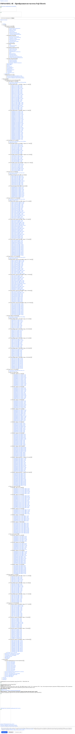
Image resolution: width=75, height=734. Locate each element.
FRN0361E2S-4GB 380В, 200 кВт (20, 448)
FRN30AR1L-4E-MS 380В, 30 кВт (17, 289)
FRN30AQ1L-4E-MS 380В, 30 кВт (17, 231)
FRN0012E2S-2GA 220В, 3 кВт (19, 392)
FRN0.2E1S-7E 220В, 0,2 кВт (16, 577)
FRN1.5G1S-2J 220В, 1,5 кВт (16, 321)
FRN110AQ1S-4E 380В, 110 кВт (17, 244)
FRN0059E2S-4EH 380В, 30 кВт (20, 473)
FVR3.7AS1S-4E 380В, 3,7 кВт (17, 170)
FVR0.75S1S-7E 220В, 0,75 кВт (17, 146)
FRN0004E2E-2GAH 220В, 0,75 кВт (20, 545)
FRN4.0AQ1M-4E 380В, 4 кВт (17, 208)
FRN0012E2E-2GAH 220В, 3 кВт (20, 548)
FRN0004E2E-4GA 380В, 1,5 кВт (20, 416)
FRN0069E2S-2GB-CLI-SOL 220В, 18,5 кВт (22, 505)
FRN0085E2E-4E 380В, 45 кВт (19, 440)
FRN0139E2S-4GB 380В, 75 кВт (20, 436)
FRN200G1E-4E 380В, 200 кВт (17, 361)
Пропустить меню (3, 19)
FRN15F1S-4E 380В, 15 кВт (16, 620)
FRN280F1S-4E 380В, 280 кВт (17, 645)
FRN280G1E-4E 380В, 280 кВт (17, 363)
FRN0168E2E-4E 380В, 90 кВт (19, 443)
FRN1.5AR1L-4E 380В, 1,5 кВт (17, 263)
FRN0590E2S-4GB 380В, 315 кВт (20, 451)
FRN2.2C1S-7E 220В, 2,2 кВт (16, 90)
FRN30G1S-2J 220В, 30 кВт (16, 332)
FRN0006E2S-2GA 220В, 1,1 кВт (20, 390)
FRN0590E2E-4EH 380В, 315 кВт (20, 573)
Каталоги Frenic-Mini (11, 662)
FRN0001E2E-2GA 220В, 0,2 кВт (20, 393)
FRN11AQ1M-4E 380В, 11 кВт (17, 216)
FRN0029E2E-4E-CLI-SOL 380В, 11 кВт (21, 516)
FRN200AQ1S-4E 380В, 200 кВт (17, 247)
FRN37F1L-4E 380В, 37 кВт (16, 630)
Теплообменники (10, 67)
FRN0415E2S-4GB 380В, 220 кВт (20, 449)
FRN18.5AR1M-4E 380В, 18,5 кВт (17, 281)
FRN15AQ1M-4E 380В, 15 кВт (17, 220)
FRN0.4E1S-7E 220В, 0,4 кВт (16, 578)
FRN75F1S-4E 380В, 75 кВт (16, 635)
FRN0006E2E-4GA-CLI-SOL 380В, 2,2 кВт (22, 511)
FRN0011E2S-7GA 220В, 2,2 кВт (20, 379)
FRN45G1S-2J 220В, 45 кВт (16, 334)
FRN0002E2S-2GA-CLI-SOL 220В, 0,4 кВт (22, 496)
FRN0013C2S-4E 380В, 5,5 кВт (17, 132)
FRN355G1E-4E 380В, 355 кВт (17, 365)
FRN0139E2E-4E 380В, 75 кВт (19, 442)
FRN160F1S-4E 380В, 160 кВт (17, 642)
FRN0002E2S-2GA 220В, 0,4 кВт (20, 388)
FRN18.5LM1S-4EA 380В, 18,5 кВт (18, 180)
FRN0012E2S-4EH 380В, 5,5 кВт (20, 462)
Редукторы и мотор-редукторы (15, 37)
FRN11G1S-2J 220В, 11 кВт (16, 326)
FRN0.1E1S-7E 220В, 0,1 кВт (16, 576)
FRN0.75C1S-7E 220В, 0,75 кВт (17, 88)
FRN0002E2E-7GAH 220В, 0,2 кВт (20, 537)
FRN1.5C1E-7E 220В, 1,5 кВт (16, 95)
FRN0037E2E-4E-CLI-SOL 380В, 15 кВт (21, 517)
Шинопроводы (10, 63)
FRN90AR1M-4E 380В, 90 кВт (17, 296)
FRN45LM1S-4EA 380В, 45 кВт (17, 184)
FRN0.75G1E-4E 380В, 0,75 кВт (17, 340)
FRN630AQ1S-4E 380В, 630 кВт (17, 254)
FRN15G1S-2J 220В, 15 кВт (16, 327)
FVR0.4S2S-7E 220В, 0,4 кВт (16, 155)
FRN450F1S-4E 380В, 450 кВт (17, 649)
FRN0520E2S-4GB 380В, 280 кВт (20, 450)
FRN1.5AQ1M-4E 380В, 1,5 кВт (17, 204)
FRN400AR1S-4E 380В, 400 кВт (17, 311)
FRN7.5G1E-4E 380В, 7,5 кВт (17, 345)
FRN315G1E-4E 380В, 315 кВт (17, 364)
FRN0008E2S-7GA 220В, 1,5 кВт (20, 378)
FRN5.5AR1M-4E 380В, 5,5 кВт (17, 268)
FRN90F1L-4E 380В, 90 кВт (16, 638)
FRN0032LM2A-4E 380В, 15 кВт (17, 192)
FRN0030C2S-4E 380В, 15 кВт (17, 135)
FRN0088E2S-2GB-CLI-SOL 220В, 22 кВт (21, 506)
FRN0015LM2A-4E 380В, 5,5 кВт (17, 189)
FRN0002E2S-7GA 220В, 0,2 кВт (20, 375)
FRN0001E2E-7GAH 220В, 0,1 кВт (20, 536)
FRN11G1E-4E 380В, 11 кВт (16, 346)
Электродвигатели (12, 40)
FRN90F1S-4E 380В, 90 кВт (16, 637)
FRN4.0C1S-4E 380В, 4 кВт (16, 101)
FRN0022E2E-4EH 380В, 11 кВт (20, 556)
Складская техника (10, 72)
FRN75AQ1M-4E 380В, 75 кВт (17, 240)
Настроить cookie (18, 732)
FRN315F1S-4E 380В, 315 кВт (17, 646)
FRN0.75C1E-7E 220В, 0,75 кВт (17, 94)
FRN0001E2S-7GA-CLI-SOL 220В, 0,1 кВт (22, 488)
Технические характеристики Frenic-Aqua (17, 199)
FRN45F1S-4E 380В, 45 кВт (16, 631)
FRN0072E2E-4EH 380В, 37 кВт (20, 561)
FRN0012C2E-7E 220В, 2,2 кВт (17, 121)
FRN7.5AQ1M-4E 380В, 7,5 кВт (17, 213)
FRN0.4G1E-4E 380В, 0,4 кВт (17, 339)
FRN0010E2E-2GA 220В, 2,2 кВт (20, 397)
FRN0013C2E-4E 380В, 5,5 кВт (17, 136)
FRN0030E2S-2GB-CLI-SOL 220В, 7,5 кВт (22, 502)
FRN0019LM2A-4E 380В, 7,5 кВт (17, 190)
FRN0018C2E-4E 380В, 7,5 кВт (17, 137)
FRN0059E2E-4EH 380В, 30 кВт (20, 560)
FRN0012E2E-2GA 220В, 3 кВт (19, 398)
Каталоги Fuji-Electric (11, 661)
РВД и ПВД (9, 64)
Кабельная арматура (13, 32)
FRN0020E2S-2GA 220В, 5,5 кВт (20, 400)
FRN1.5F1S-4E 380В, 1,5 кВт (16, 607)
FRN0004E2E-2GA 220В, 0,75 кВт (20, 395)
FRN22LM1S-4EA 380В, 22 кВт (17, 181)
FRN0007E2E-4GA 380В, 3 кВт (19, 418)
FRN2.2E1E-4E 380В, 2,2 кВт (16, 590)
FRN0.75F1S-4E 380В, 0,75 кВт (17, 605)
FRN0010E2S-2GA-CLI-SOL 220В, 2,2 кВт (22, 499)
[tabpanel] (37, 681)
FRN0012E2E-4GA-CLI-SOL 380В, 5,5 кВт (22, 513)
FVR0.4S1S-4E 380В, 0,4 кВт (16, 149)
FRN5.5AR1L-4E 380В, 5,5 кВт (17, 269)
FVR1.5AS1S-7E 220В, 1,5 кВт (17, 165)
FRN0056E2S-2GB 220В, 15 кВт (20, 403)
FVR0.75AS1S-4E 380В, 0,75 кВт (17, 168)
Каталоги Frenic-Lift (10, 664)
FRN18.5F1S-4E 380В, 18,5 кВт (17, 622)
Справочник (7, 73)
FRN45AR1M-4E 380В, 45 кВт (17, 293)
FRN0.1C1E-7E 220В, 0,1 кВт (16, 91)
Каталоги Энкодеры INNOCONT (11, 674)
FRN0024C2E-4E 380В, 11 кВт (17, 138)
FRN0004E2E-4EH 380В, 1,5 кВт (20, 468)
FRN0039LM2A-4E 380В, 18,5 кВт (17, 193)
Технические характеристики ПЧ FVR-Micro (17, 141)
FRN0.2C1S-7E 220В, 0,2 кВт (16, 86)
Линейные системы (13, 38)
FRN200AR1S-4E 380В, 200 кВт (17, 306)
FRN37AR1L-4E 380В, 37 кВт (17, 297)
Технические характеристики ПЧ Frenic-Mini (17, 82)
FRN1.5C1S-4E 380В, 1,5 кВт (16, 99)
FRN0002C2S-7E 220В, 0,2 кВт (17, 112)
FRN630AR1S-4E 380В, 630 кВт (17, 313)
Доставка (4, 677)
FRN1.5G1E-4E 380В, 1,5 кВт (17, 341)
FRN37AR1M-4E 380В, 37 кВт (17, 291)
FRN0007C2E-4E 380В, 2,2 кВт (17, 130)
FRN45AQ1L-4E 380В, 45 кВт (17, 236)
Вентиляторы (9, 66)
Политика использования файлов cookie (14, 75)
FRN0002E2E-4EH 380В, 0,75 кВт (20, 467)
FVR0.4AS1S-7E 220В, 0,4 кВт (17, 163)
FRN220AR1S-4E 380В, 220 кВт (17, 307)
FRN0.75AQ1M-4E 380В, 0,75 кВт (17, 202)
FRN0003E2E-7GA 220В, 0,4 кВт (20, 382)
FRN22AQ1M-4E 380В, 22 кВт (17, 226)
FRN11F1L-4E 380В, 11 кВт (16, 619)
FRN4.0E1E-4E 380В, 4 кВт (16, 592)
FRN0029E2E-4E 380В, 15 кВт (19, 428)
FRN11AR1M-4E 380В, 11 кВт (17, 275)
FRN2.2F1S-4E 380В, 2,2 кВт (16, 609)
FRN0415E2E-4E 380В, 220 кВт (19, 454)
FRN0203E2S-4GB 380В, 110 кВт (20, 438)
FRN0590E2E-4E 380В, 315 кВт (19, 456)
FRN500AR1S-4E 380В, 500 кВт (17, 312)
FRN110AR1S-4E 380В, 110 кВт (17, 303)
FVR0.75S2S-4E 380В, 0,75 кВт (17, 159)
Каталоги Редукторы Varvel (10, 672)
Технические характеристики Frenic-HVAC (17, 257)
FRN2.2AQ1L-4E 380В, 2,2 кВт (17, 207)
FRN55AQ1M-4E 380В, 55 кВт (17, 237)
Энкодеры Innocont (8, 656)
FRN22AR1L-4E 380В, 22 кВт (17, 285)
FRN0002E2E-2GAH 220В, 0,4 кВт (20, 544)
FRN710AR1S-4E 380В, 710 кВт (17, 314)
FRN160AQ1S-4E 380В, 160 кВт (17, 246)
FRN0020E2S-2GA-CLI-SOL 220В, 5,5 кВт (22, 501)
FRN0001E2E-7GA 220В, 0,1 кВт (20, 380)
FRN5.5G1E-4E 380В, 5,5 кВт (17, 344)
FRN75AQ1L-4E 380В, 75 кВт (17, 241)
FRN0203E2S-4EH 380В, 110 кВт (20, 479)
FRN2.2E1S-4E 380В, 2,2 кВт (16, 589)
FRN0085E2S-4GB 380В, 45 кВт (20, 434)
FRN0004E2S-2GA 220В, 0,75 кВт (20, 389)
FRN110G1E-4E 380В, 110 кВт (17, 358)
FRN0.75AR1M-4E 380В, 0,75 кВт (17, 260)
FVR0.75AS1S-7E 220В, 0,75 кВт (17, 164)
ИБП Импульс (7, 657)
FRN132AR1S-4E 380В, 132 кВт (17, 304)
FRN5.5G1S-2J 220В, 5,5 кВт (16, 324)
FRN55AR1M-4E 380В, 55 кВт (17, 294)
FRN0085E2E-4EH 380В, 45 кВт (20, 562)
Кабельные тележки (13, 59)
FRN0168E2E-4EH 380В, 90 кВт (20, 566)
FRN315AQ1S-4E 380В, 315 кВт (17, 250)
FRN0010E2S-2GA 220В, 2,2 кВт (20, 391)
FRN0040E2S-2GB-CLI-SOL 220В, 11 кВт (21, 503)
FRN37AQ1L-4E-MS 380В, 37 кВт (17, 234)
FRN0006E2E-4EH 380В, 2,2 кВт (20, 469)
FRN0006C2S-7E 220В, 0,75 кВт (17, 114)
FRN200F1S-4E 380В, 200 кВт (17, 643)
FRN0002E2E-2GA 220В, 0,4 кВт (20, 394)
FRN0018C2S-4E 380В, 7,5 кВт (17, 133)
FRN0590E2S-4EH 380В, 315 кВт (20, 485)
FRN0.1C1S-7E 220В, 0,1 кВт (16, 85)
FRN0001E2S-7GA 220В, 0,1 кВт (20, 374)
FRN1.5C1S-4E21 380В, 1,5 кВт (17, 102)
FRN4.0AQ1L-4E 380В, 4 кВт (17, 209)
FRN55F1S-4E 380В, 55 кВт (16, 633)
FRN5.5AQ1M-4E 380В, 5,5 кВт (17, 210)
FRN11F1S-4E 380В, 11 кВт (16, 618)
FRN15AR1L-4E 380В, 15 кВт (17, 279)
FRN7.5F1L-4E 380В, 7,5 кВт (16, 616)
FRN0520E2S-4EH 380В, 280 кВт (20, 484)
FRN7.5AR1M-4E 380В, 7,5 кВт (17, 271)
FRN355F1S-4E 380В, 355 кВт (17, 647)
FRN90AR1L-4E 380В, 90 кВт (17, 301)
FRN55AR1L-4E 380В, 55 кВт (17, 299)
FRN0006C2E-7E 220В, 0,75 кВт (17, 119)
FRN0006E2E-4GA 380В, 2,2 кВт (20, 417)
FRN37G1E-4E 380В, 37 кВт (16, 352)
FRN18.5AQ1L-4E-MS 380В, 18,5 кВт (18, 225)
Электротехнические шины (14, 33)
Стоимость (5, 678)
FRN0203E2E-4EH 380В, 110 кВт (20, 567)
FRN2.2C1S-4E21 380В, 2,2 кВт (17, 103)
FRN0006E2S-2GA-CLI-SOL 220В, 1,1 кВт (22, 498)
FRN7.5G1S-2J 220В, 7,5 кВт (16, 325)
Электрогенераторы (13, 45)
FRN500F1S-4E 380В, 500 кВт (17, 650)
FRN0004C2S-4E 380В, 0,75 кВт (17, 123)
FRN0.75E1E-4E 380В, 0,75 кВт (17, 586)
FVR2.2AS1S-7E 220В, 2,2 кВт (17, 166)
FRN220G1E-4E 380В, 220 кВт (17, 362)
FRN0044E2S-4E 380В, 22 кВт (19, 425)
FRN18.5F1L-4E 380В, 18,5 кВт (17, 623)
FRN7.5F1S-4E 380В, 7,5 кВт (16, 615)
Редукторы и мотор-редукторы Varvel (12, 654)
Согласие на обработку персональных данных (15, 77)
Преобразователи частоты (14, 36)
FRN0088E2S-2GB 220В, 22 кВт (20, 405)
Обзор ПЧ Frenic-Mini (13, 83)
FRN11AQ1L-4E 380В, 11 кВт (17, 217)
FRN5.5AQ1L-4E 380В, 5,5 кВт (17, 211)
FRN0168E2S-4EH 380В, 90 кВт (20, 478)
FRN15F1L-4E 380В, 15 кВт (16, 621)
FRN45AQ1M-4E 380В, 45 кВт (17, 235)
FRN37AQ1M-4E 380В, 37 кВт (17, 232)
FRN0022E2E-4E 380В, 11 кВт (19, 420)
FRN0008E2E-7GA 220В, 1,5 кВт (20, 384)
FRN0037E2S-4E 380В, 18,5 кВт (20, 424)
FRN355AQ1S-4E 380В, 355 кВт (17, 251)
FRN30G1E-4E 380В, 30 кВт (16, 351)
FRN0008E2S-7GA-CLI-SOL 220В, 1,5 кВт (22, 492)
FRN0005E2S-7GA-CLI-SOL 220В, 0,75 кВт (22, 491)
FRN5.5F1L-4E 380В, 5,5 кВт (16, 614)
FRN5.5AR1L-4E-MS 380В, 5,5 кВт (18, 270)
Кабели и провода (12, 29)
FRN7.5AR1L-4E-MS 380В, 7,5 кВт (18, 273)
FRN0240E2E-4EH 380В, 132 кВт (20, 568)
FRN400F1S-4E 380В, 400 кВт (17, 648)
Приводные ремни (12, 54)
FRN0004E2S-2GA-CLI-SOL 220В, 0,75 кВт (22, 497)
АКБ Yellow (7, 658)
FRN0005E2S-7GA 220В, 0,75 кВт (20, 377)
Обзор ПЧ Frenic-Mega (13, 317)
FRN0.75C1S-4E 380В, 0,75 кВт (17, 98)
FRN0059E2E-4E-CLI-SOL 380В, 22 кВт (21, 519)
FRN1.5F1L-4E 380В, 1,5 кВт (16, 608)
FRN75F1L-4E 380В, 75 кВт (16, 636)
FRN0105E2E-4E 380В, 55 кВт (19, 441)
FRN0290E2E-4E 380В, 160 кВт (19, 452)
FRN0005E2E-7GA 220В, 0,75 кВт (20, 383)
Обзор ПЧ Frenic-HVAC (13, 258)
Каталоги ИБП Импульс (9, 675)
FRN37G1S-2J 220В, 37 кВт (16, 333)
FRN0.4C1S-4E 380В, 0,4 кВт (16, 97)
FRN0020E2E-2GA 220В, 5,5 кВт (20, 407)
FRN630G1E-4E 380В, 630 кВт (17, 368)
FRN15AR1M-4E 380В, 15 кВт (17, 278)
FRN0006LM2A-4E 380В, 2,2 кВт (17, 187)
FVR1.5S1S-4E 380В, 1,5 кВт (16, 151)
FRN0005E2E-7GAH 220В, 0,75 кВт (20, 539)
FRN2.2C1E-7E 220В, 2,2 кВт (16, 96)
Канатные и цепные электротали (15, 62)
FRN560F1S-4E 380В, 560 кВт (17, 651)
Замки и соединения (13, 49)
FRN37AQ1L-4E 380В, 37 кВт (17, 233)
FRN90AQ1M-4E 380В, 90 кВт (17, 242)
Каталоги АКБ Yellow (9, 676)
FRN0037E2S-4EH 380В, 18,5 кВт (20, 465)
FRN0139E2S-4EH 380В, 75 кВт (20, 477)
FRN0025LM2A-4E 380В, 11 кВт (17, 191)
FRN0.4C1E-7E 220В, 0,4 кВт (16, 93)
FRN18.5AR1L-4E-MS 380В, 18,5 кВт (18, 283)
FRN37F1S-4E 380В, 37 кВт (16, 629)
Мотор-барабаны (12, 53)
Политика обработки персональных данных (15, 76)
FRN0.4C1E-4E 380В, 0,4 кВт (16, 105)
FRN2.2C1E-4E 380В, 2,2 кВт (16, 108)
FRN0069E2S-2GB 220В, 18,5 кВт (20, 404)
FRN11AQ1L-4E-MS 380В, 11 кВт (17, 218)
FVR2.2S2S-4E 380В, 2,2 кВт (16, 161)
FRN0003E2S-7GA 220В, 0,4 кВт (20, 376)
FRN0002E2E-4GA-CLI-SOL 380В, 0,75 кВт (22, 509)
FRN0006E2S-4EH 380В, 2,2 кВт (20, 460)
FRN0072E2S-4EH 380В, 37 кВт (20, 474)
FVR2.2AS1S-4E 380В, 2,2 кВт (17, 169)
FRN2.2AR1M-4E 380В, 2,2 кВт (17, 264)
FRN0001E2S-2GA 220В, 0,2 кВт (20, 387)
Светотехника (11, 31)
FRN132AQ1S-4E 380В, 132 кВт (17, 245)
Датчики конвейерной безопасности (16, 57)
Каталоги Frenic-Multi (11, 669)
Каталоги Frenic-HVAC (11, 666)
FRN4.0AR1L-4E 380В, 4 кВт (16, 267)
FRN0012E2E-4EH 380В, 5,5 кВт (20, 471)
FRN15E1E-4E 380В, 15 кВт (16, 601)
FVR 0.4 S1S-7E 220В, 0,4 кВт (17, 145)
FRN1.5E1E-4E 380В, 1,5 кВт (16, 588)
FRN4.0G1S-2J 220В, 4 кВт (16, 323)
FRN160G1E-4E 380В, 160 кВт (17, 360)
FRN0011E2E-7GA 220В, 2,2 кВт (20, 385)
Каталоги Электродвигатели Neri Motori (12, 673)
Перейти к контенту (4, 0)
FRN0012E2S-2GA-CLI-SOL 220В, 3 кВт (21, 500)
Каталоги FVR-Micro (11, 663)
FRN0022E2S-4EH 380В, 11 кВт (20, 463)
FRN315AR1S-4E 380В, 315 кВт (17, 309)
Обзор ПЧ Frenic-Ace (13, 371)
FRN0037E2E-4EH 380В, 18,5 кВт (20, 558)
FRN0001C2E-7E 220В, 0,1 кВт (17, 117)
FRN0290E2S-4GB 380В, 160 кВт (20, 447)
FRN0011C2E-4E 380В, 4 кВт (16, 131)
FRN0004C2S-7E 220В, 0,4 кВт (17, 113)
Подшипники (11, 42)
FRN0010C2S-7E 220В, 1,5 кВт (17, 115)
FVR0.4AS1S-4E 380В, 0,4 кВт (17, 167)
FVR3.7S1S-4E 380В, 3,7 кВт (16, 153)
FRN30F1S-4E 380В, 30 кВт (16, 626)
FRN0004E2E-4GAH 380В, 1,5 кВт (20, 552)
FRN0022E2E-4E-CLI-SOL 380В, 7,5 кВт (21, 515)
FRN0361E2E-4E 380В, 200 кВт (19, 453)
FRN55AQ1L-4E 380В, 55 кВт (17, 238)
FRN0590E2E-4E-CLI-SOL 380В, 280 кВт (21, 532)
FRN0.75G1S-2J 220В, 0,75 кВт (17, 320)
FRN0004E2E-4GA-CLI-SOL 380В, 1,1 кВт (22, 510)
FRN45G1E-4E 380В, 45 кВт (16, 353)
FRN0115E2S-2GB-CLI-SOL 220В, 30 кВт (21, 507)
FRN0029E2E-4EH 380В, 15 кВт (20, 557)
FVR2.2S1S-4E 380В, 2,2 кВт (16, 152)
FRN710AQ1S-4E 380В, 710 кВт (17, 255)
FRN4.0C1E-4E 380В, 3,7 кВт (16, 109)
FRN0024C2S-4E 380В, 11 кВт (17, 134)
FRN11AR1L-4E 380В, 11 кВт (17, 276)
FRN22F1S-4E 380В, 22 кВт (16, 624)
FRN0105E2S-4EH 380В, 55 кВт (20, 476)
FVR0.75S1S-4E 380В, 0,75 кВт (17, 150)
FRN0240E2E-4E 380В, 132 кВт (19, 445)
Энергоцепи (9, 71)
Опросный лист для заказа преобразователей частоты (10, 708)
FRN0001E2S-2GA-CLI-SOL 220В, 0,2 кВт (22, 495)
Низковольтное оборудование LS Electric (12, 653)
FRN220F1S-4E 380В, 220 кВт (17, 644)
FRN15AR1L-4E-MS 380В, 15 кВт (17, 280)
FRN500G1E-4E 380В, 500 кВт (17, 367)
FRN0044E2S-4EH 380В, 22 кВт (20, 466)
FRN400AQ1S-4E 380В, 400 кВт (17, 252)
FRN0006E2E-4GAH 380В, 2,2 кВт (20, 553)
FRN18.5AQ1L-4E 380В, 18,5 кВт (17, 224)
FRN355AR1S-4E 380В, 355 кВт (17, 310)
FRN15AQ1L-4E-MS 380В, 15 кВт (17, 222)
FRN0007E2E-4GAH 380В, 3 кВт (20, 554)
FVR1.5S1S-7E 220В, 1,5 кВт (16, 147)
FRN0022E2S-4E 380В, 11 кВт (19, 414)
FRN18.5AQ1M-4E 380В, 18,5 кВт (17, 223)
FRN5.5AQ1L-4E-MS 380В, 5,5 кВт (18, 212)
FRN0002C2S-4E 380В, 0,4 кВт (17, 122)
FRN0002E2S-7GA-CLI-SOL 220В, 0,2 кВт (22, 489)
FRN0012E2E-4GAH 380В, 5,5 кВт (20, 555)
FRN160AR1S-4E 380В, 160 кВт (17, 305)
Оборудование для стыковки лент (15, 56)
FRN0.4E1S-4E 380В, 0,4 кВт (16, 583)
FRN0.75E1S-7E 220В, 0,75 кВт (17, 579)
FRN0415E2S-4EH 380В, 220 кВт (20, 483)
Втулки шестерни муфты (14, 41)
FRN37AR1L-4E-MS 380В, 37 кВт (17, 292)
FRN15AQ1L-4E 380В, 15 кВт (17, 221)
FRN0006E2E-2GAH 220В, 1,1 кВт (20, 546)
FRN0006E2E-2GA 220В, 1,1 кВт (20, 396)
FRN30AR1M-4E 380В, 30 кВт (17, 287)
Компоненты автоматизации (14, 39)
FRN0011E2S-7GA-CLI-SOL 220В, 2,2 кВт (22, 493)
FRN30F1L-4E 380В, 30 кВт (16, 627)
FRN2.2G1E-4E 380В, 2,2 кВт (17, 342)
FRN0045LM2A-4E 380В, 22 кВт (17, 194)
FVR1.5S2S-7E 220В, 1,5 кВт (16, 157)
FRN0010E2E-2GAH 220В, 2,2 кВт (20, 547)
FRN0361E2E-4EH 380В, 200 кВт (20, 570)
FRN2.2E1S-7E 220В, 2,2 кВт (16, 581)
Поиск (13, 18)
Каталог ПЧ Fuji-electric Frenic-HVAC (7, 724)
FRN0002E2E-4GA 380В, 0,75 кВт (20, 415)
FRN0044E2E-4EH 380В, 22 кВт (20, 559)
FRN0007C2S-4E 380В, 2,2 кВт (17, 125)
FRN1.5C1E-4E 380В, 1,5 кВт (16, 107)
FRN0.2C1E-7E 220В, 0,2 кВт (16, 92)
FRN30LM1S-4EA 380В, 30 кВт (17, 182)
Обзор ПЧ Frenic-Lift (13, 173)
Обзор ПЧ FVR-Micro (13, 142)
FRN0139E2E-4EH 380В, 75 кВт (20, 565)
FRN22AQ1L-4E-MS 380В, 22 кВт (17, 228)
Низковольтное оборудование (14, 28)
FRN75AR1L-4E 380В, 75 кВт (17, 300)
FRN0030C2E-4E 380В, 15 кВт (17, 139)
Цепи (10, 52)
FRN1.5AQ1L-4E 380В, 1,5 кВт (17, 205)
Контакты (4, 679)
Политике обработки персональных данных (17, 729)
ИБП (10, 44)
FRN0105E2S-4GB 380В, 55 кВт (20, 435)
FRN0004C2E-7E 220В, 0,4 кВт (17, 118)
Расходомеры (9, 70)
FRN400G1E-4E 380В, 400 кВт (17, 366)
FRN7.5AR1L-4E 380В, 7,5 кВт (17, 272)
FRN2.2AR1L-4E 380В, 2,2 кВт (17, 265)
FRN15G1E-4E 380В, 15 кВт (16, 347)
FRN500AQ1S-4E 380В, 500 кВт (17, 253)
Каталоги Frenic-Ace (11, 668)
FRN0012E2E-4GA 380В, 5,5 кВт (20, 419)
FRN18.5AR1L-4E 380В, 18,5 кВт (17, 282)
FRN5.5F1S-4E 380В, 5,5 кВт (16, 613)
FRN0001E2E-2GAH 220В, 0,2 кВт (20, 543)
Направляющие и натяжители (14, 51)
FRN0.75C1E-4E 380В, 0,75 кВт (17, 106)
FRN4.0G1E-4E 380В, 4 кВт (16, 343)
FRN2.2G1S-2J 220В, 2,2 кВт (16, 322)
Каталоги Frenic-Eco (11, 670)
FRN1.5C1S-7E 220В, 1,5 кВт (16, 89)
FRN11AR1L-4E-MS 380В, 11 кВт (17, 277)
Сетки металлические (13, 55)
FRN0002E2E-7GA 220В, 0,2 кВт (20, 381)
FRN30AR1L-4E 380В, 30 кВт (17, 288)
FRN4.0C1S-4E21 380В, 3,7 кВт (17, 104)
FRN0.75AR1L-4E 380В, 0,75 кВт (17, 261)
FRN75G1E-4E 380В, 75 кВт (16, 355)
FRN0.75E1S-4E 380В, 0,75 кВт (17, 585)
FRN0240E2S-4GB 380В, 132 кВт (20, 439)
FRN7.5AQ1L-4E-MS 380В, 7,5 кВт (18, 215)
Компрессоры (9, 68)
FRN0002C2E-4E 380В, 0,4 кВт (17, 127)
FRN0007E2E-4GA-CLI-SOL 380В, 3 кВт (21, 512)
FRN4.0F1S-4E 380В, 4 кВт (16, 611)
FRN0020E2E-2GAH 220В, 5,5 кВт (20, 549)
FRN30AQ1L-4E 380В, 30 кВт (17, 230)
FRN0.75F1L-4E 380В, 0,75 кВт (17, 606)
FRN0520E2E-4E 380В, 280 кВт (19, 455)
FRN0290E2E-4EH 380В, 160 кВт (20, 569)
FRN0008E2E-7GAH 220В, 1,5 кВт (20, 540)
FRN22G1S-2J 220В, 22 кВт (16, 331)
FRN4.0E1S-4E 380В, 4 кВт (16, 591)
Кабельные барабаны (13, 61)
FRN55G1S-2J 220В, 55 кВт (16, 335)
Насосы (8, 65)
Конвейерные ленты (13, 48)
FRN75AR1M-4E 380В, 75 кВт (17, 295)
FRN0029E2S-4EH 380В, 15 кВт (20, 464)
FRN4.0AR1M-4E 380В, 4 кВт (17, 266)
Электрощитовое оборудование (15, 34)
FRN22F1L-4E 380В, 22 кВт (16, 625)
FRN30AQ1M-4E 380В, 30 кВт (17, 229)
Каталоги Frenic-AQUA (11, 665)
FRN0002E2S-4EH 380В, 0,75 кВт (20, 458)
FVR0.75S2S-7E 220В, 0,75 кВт (17, 156)
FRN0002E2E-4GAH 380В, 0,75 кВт (20, 551)
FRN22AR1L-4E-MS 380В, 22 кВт (17, 286)
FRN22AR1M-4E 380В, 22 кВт (17, 284)
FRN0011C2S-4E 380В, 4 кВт (16, 126)
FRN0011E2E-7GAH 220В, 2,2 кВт (20, 541)
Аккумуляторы (12, 46)
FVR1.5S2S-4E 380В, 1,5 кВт (16, 160)
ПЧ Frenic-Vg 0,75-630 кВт (12, 652)
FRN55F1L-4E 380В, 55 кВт (16, 634)
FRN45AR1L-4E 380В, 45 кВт (17, 298)
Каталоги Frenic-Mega (11, 667)
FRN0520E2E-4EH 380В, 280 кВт (20, 572)
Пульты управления (13, 60)
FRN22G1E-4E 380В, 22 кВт (16, 350)
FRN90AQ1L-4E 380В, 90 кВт (17, 243)
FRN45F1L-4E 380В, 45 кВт (16, 632)
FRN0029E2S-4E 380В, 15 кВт (19, 423)
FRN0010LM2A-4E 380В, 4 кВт (17, 188)
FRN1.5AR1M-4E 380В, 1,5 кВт (17, 262)
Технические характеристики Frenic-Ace (16, 370)
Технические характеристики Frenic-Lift (16, 172)
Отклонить (11, 732)
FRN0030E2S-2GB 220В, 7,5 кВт (20, 401)
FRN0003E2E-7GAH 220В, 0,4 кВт (20, 538)
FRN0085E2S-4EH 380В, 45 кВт (20, 475)
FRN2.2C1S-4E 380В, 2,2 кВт (16, 100)
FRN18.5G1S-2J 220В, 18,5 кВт (17, 330)
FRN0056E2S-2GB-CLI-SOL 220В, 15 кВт (21, 504)
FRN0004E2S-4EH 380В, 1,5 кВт (20, 459)
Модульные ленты (12, 50)
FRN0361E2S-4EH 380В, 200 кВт (20, 482)
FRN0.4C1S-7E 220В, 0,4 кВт (16, 87)
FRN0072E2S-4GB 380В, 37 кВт (20, 427)
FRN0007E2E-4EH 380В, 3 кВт (19, 470)
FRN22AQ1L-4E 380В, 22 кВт (17, 227)
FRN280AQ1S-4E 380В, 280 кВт (17, 249)
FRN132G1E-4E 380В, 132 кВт (17, 359)
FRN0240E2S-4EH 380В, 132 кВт (20, 480)
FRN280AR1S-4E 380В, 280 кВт (17, 308)
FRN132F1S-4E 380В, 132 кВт (17, 641)
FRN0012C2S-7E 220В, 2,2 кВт (17, 116)
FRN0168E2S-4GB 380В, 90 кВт (20, 437)
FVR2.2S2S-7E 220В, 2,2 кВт (16, 158)
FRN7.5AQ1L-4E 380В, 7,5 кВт (17, 214)
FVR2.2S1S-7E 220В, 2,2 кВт (16, 148)
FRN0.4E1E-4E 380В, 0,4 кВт (16, 584)
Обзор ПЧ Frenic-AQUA (13, 200)
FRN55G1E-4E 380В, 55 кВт (16, 354)
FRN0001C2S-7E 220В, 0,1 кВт (17, 111)
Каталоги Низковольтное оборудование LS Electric (14, 671)
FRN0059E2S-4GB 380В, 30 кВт (20, 426)
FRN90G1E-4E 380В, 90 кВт (16, 356)
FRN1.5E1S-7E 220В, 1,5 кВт (16, 580)
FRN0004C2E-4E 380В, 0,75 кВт (17, 128)
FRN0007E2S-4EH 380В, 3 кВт (19, 461)
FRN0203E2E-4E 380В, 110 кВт (19, 444)
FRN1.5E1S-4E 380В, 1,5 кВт (16, 587)
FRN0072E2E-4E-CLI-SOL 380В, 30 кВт (21, 520)
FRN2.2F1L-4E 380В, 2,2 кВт (16, 610)
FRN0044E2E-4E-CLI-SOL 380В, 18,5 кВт (21, 518)
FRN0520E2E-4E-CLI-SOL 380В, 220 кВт (21, 531)
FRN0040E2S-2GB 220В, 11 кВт (20, 402)
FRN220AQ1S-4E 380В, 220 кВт (17, 248)
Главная (4, 23)
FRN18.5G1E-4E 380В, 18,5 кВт (17, 349)
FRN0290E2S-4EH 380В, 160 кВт (20, 481)
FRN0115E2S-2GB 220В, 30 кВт (20, 406)
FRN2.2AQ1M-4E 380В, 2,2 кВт (17, 206)
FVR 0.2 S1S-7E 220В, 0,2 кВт (17, 144)
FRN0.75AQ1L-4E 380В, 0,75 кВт (17, 203)
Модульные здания (10, 69)
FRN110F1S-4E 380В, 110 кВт (17, 640)
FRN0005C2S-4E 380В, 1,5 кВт (17, 124)
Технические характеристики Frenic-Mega (17, 316)
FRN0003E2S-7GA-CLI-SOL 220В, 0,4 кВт (22, 490)
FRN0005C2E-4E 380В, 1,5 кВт (17, 129)
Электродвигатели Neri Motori (10, 655)
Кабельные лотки (12, 30)
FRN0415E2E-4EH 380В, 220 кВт (20, 571)
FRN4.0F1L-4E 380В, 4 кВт (16, 612)
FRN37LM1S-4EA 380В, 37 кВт (17, 183)
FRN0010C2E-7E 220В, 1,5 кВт (17, 120)
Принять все (4, 732)
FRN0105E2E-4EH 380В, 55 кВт (20, 563)
